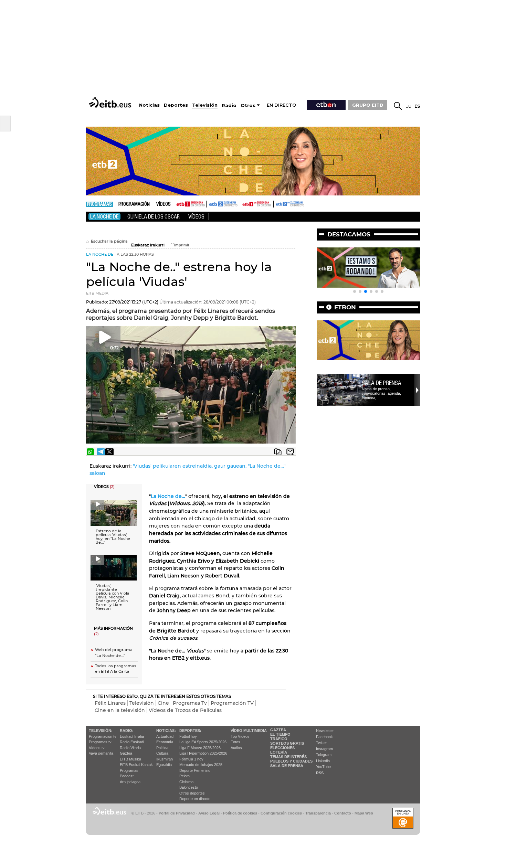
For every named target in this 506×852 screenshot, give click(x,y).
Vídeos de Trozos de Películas (185, 710)
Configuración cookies (281, 813)
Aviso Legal (209, 813)
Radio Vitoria (130, 748)
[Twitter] (109, 451)
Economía (164, 742)
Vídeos (163, 204)
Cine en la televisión (120, 710)
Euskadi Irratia (132, 736)
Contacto (342, 813)
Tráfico (278, 739)
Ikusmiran (164, 759)
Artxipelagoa (130, 782)
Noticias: (166, 730)
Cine (163, 703)
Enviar (290, 451)
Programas (99, 204)
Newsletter (325, 730)
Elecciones (282, 748)
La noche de (104, 216)
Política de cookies (240, 813)
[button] (354, 291)
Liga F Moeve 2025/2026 (200, 748)
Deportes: (190, 730)
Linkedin (323, 761)
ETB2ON (277, 203)
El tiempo (280, 734)
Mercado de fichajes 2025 (200, 765)
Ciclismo (186, 782)
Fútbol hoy (188, 736)
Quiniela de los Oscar (153, 216)
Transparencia (318, 813)
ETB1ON (243, 203)
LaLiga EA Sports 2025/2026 (202, 742)
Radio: (127, 730)
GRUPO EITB (367, 105)
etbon (345, 307)
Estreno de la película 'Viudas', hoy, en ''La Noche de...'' (113, 537)
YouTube (323, 767)
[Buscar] (398, 106)
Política (162, 748)
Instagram (324, 749)
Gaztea (126, 753)
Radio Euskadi (132, 742)
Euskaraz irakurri (148, 245)
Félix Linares (110, 703)
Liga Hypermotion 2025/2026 (203, 753)
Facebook (324, 737)
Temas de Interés (288, 757)
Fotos (235, 742)
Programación (134, 204)
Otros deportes (192, 793)
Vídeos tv (97, 748)
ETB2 (223, 204)
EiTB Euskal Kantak (136, 765)
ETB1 (190, 204)
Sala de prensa (381, 383)
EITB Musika (130, 759)
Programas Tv (190, 703)
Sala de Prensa (286, 766)
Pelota (184, 776)
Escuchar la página (109, 241)
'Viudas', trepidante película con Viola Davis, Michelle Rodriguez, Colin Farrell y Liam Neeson (112, 597)
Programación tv (102, 736)
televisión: (101, 730)
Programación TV (232, 703)
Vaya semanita (101, 753)
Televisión (141, 703)
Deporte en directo (194, 799)
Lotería (278, 752)
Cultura (162, 753)
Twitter (321, 743)
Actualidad (164, 736)
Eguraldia (164, 765)
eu (408, 106)
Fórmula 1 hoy (191, 759)
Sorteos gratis (287, 743)
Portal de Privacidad (177, 813)
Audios (236, 748)
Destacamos (348, 234)
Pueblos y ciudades (291, 761)
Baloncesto (188, 787)
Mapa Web (364, 813)
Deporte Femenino (194, 770)
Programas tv (100, 742)
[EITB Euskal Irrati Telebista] (111, 102)
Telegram (323, 755)
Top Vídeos (240, 736)
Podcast (127, 776)
